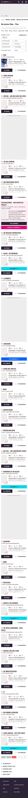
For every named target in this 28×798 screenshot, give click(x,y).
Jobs (4, 788)
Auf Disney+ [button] (13, 268)
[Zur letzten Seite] (24, 757)
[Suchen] (19, 2)
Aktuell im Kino (10, 19)
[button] (20, 70)
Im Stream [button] (6, 70)
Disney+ (6, 31)
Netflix (10, 31)
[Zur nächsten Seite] (19, 757)
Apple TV (15, 31)
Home (2, 16)
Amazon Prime (21, 31)
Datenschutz (6, 784)
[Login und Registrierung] (22, 2)
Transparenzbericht (19, 784)
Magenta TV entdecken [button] (13, 227)
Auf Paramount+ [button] (13, 359)
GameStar (16, 788)
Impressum (6, 781)
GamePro (5, 792)
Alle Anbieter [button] (6, 273)
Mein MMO (17, 792)
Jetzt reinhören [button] (14, 223)
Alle (2, 19)
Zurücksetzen (22, 35)
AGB (15, 781)
